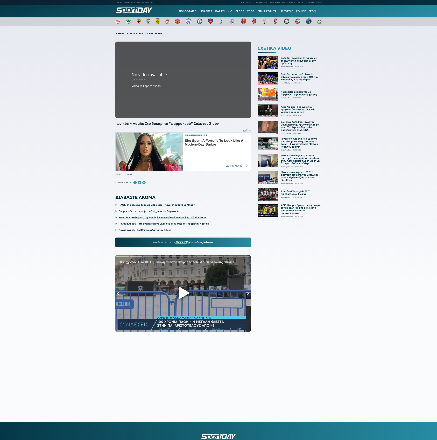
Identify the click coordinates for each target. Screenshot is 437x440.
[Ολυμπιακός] (117, 21)
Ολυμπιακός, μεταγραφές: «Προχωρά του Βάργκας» (149, 211)
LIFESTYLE (286, 11)
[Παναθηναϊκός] (128, 21)
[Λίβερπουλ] (167, 21)
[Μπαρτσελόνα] (243, 21)
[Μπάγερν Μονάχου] (297, 21)
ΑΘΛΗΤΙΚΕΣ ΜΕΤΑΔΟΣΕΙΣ (282, 2)
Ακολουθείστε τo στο (183, 242)
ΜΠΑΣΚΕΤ (206, 11)
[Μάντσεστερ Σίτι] (188, 21)
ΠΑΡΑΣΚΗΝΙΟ (223, 11)
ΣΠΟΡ (250, 11)
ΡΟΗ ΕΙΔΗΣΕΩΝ (306, 11)
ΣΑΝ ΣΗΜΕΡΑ (260, 2)
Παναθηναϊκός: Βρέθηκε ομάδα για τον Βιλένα (145, 230)
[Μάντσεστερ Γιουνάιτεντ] (177, 21)
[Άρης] (157, 21)
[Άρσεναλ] (210, 21)
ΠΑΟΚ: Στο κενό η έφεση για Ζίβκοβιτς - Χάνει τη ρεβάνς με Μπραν (157, 204)
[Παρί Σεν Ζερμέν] (309, 21)
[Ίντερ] (286, 21)
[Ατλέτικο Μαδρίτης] (254, 21)
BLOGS (239, 11)
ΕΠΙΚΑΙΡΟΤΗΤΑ (267, 11)
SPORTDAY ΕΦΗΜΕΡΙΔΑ (310, 2)
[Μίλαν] (275, 21)
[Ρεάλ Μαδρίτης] (232, 21)
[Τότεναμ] (221, 21)
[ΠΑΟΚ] (148, 21)
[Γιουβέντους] (264, 21)
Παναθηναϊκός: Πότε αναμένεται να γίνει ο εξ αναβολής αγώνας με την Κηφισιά (164, 223)
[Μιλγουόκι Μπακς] (319, 21)
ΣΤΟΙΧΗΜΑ (246, 2)
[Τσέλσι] (199, 21)
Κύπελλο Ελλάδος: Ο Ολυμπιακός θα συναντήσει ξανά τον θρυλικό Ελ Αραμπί (162, 217)
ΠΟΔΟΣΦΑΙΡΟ (188, 11)
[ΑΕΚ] (139, 21)
